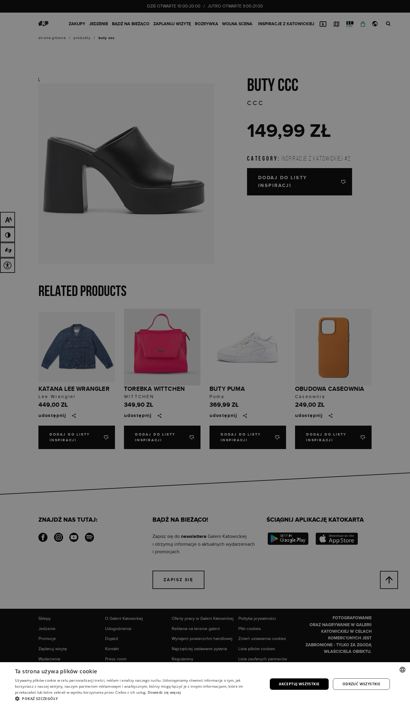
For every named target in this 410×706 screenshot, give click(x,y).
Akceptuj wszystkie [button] (299, 683)
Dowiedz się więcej (164, 692)
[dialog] (205, 353)
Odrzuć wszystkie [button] (361, 683)
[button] (137, 698)
